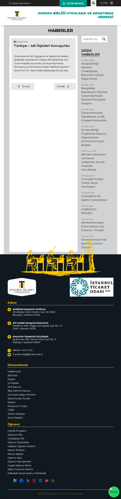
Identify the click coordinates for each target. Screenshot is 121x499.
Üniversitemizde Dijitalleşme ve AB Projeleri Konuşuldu (93, 116)
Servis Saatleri (15, 417)
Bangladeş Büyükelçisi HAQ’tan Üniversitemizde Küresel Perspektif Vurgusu (94, 96)
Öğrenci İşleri (15, 457)
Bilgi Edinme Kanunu (19, 390)
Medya (11, 379)
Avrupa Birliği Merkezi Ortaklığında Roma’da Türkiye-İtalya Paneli (92, 71)
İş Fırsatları (13, 383)
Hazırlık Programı (17, 430)
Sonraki (61, 86)
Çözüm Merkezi (75, 3)
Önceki (26, 86)
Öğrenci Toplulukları (18, 442)
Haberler (60, 30)
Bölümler (13, 375)
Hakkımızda (14, 371)
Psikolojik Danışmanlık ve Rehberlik (27, 473)
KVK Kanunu (14, 387)
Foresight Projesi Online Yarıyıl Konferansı (92, 183)
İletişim (11, 402)
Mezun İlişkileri (15, 454)
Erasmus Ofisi (15, 434)
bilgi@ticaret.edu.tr (32, 354)
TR (101, 3)
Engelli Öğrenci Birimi (19, 465)
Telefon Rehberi (16, 414)
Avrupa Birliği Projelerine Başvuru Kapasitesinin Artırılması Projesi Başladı (94, 137)
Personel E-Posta (17, 406)
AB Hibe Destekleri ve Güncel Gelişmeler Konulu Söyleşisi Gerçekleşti (93, 162)
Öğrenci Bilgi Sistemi (21, 3)
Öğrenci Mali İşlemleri (19, 461)
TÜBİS (11, 410)
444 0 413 (27, 350)
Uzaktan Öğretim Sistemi (22, 446)
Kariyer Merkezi (16, 450)
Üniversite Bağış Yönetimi (22, 394)
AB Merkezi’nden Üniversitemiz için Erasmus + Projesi (92, 226)
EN (106, 3)
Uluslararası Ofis (16, 438)
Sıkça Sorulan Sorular (19, 398)
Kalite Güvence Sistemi (20, 469)
